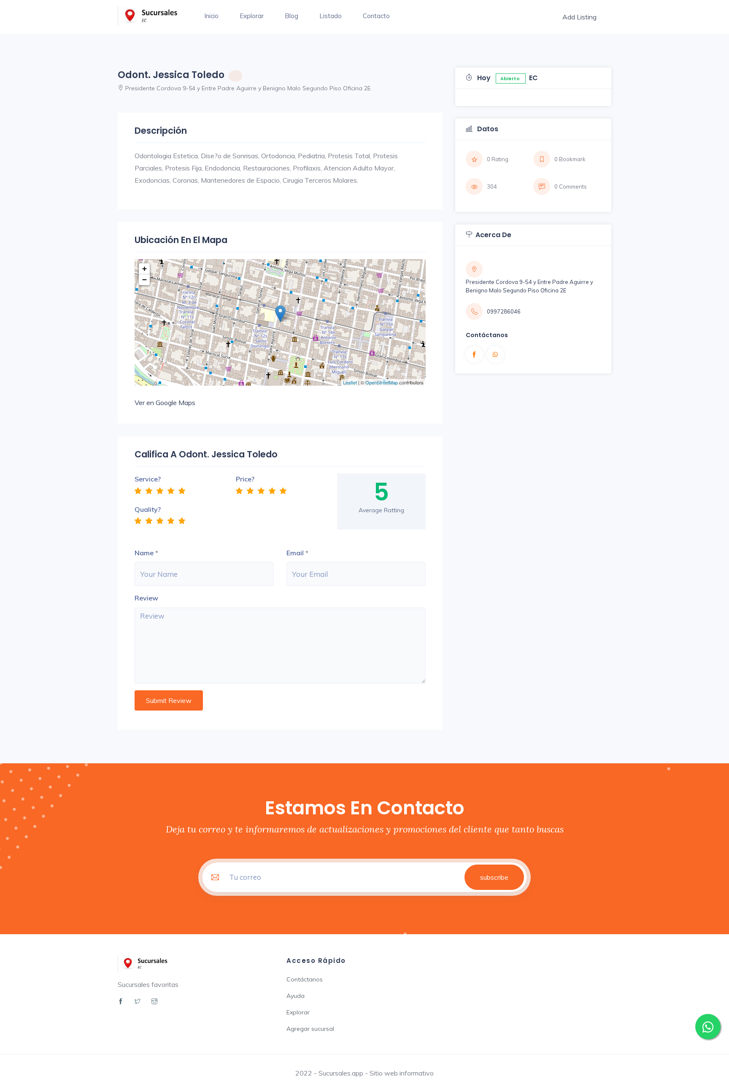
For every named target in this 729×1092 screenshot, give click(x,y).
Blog (291, 16)
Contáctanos (304, 979)
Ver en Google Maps (165, 402)
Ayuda (295, 996)
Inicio (211, 16)
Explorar (252, 16)
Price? (245, 479)
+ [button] (144, 268)
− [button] (144, 279)
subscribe (494, 877)
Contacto (376, 16)
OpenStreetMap (381, 382)
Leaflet (350, 382)
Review (146, 598)
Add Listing (579, 17)
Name (144, 553)
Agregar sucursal (310, 1029)
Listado (330, 16)
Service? (148, 479)
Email (295, 553)
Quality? (148, 509)
